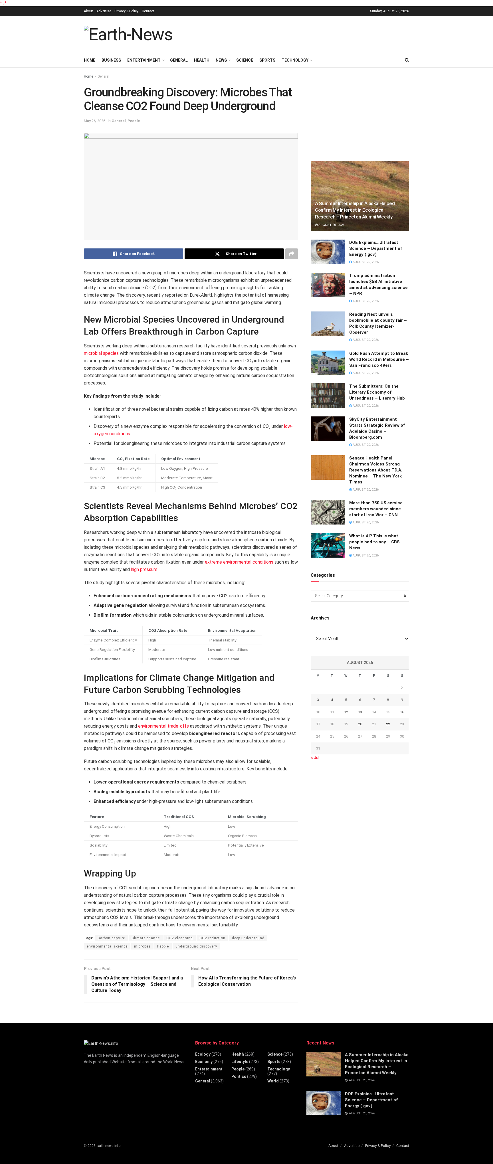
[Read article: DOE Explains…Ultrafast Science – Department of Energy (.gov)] (328, 252)
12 (346, 712)
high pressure (144, 569)
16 (402, 712)
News (221, 60)
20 (360, 724)
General (179, 60)
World (273, 1081)
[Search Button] (407, 60)
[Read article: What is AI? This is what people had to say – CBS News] (328, 545)
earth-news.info (108, 1146)
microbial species (101, 353)
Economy (204, 1061)
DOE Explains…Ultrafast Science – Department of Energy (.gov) (375, 248)
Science (244, 60)
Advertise (103, 11)
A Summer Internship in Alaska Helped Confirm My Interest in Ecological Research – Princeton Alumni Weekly (355, 210)
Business (111, 60)
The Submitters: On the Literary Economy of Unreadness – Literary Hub (377, 392)
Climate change (146, 938)
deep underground (248, 938)
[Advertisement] (305, 33)
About (88, 11)
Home (89, 60)
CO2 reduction (212, 938)
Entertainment (144, 60)
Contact (148, 11)
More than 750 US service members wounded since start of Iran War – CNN (376, 508)
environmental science (107, 946)
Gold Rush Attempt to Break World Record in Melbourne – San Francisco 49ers (379, 359)
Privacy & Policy (126, 11)
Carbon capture (111, 938)
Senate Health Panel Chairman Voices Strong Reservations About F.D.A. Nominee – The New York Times (375, 470)
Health (201, 60)
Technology (295, 60)
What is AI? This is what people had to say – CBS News (374, 541)
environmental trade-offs (163, 726)
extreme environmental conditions (239, 562)
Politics (238, 1076)
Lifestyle (239, 1061)
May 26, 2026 (94, 121)
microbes (142, 946)
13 (360, 712)
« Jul (315, 757)
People (134, 121)
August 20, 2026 (331, 225)
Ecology (203, 1054)
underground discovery (196, 946)
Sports (267, 60)
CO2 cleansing (179, 938)
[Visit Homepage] (128, 34)
